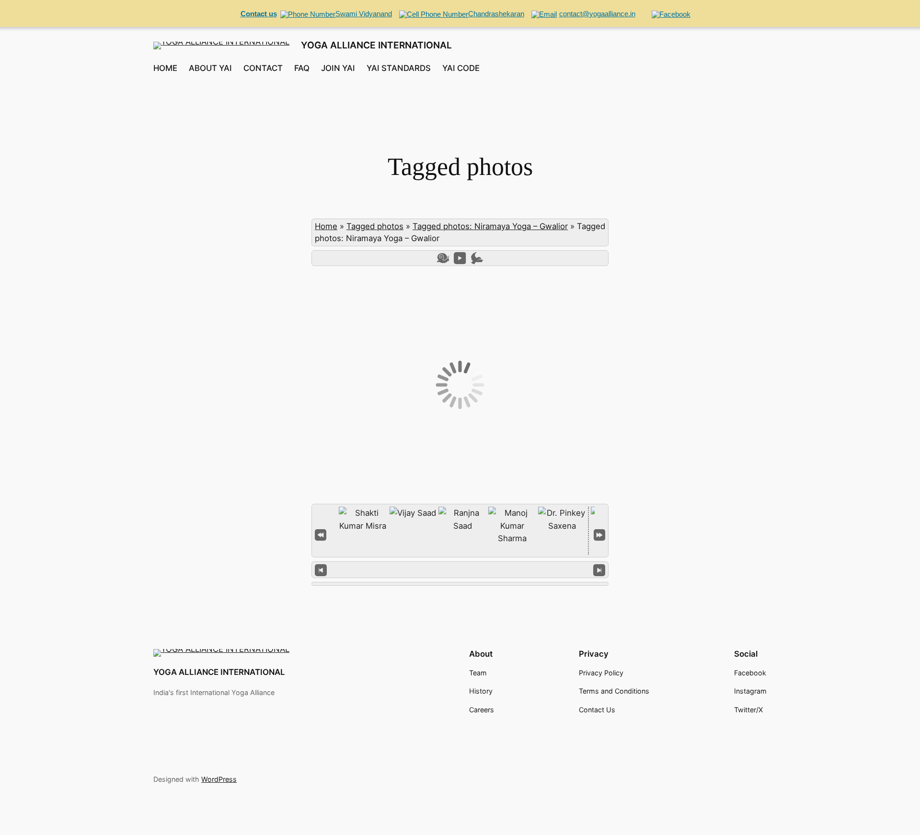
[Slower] (443, 258)
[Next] (599, 569)
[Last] (599, 534)
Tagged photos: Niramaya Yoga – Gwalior (490, 226)
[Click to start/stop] (460, 569)
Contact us (259, 14)
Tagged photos (374, 226)
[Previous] (321, 569)
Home (326, 226)
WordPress (219, 779)
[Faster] (477, 258)
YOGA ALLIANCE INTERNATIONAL (376, 45)
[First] (320, 534)
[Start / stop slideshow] (460, 258)
